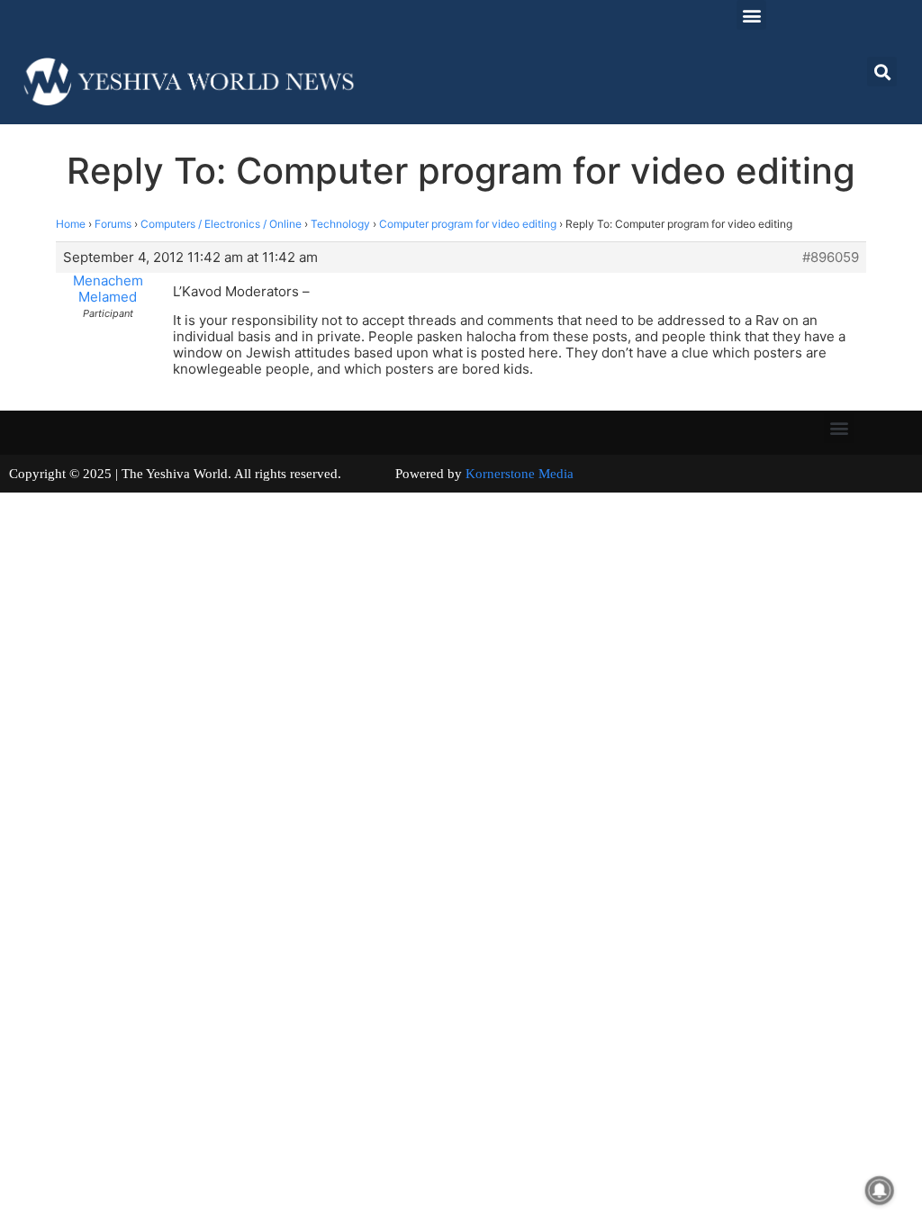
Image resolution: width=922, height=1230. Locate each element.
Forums (113, 224)
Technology (340, 224)
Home (71, 224)
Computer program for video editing (467, 224)
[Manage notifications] (879, 1190)
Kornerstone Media (520, 473)
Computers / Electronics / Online (221, 224)
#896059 (830, 257)
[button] (751, 15)
